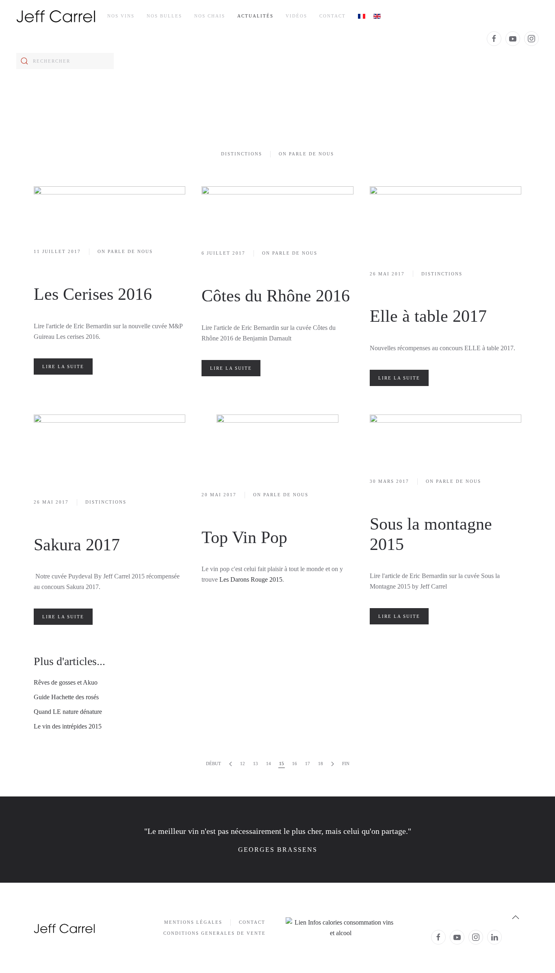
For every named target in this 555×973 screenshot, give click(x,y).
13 (255, 763)
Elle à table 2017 (428, 316)
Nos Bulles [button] (164, 15)
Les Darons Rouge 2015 (250, 579)
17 (307, 763)
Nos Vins (120, 15)
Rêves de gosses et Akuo (66, 682)
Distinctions (241, 153)
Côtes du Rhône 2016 (276, 295)
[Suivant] (332, 764)
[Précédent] (230, 764)
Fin (345, 763)
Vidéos (296, 15)
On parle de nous (306, 153)
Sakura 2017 (77, 544)
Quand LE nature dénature (68, 711)
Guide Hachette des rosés (66, 697)
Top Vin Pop (244, 537)
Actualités (255, 15)
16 (294, 763)
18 (320, 763)
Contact (332, 15)
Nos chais (209, 15)
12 (242, 763)
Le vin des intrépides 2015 (68, 726)
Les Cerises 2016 (93, 294)
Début (213, 763)
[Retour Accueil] (55, 16)
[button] (515, 917)
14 (268, 763)
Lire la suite (63, 366)
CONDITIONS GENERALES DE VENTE (214, 933)
